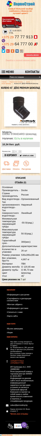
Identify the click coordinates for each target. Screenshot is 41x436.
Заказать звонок (32, 55)
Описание (20, 177)
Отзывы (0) (20, 182)
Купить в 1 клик (28, 156)
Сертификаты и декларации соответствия (19, 300)
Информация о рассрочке (18, 295)
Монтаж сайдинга (15, 304)
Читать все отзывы (19, 414)
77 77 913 (18, 37)
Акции (10, 332)
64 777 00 (18, 44)
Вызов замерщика (15, 329)
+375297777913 (17, 361)
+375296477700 (17, 363)
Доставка (6, 169)
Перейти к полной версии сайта (20, 60)
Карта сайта (13, 316)
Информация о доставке (18, 308)
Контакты (32, 71)
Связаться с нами (15, 312)
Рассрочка (26, 169)
